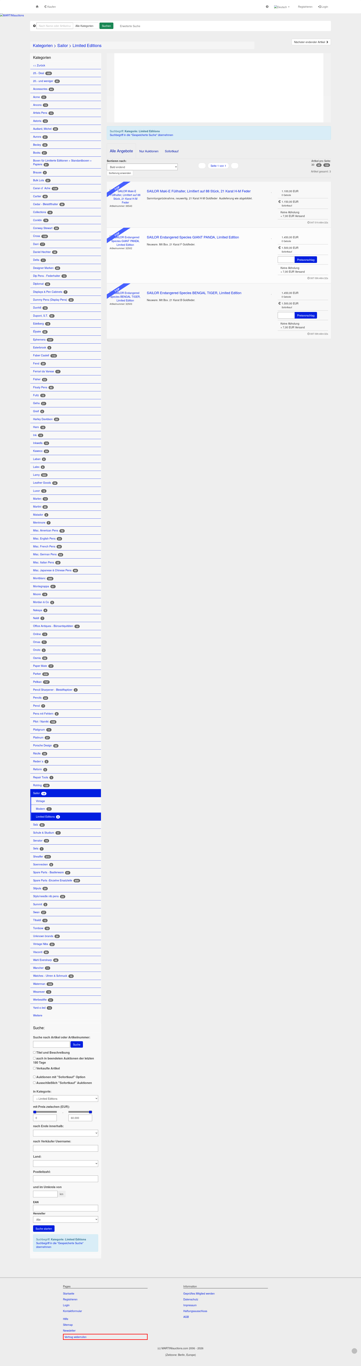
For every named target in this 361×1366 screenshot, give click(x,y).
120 (327, 165)
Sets (37, 848)
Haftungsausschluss (195, 1311)
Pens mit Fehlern (45, 714)
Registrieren (304, 6)
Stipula (39, 888)
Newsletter (69, 1330)
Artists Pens (42, 113)
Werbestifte (42, 1000)
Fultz (38, 395)
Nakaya (39, 610)
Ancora (40, 105)
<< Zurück (39, 65)
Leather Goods (44, 483)
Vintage (40, 801)
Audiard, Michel (45, 129)
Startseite (68, 1293)
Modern (43, 809)
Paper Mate (42, 666)
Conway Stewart (45, 228)
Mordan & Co (43, 602)
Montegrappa (43, 586)
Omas (39, 642)
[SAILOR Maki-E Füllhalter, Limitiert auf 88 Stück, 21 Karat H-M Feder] (125, 196)
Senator (40, 840)
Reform (39, 769)
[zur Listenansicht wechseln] (214, 173)
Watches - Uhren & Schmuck (52, 976)
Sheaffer (41, 856)
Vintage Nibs (43, 944)
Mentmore (41, 522)
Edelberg (41, 324)
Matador (40, 515)
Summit (39, 904)
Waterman (42, 984)
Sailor (62, 45)
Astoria (40, 121)
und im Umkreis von (47, 1187)
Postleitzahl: (42, 1172)
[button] (281, 6)
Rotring (40, 785)
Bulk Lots (41, 180)
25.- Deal (42, 73)
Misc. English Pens (47, 538)
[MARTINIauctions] (12, 15)
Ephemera (42, 340)
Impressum (190, 1305)
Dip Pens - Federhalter (49, 276)
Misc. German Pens (47, 554)
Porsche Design (45, 745)
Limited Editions (87, 45)
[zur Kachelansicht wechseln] (218, 173)
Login (324, 6)
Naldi (38, 618)
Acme (39, 97)
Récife (39, 753)
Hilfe (65, 1319)
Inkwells (40, 443)
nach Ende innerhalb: (48, 1126)
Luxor (39, 491)
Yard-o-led (42, 1008)
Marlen (40, 499)
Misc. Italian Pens (46, 562)
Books (39, 153)
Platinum (41, 737)
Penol (38, 706)
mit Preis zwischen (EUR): (51, 1107)
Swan (39, 912)
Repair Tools (42, 777)
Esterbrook (41, 347)
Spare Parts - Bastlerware (51, 872)
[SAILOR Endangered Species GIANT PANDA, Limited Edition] (125, 241)
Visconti (40, 952)
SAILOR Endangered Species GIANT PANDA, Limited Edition (193, 236)
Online (39, 634)
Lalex (38, 467)
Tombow (41, 928)
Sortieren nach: (117, 161)
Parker (40, 674)
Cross (40, 236)
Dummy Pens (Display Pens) (52, 300)
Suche (76, 1044)
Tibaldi (39, 920)
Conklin (40, 220)
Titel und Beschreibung (53, 1052)
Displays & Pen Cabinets (49, 292)
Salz (38, 824)
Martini (39, 506)
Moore (39, 594)
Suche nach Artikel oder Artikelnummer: (61, 1037)
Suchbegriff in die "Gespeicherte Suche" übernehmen (59, 1245)
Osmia (39, 658)
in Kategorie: (42, 1091)
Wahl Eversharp (45, 960)
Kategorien (43, 45)
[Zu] (271, 191)
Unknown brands (45, 936)
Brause (39, 172)
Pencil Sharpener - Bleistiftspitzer (54, 690)
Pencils (40, 698)
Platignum (41, 730)
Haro (38, 427)
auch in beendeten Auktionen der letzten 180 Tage (63, 1060)
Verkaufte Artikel (48, 1068)
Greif (38, 411)
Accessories (43, 89)
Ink (37, 435)
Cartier (39, 196)
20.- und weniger (45, 81)
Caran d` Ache (45, 188)
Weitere (38, 1015)
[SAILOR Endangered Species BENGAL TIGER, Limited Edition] (125, 296)
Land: (37, 1156)
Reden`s (40, 761)
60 (319, 165)
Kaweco (40, 451)
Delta (39, 260)
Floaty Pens (42, 387)
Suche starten (44, 1228)
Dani (38, 244)
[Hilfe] (267, 6)
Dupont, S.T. (43, 316)
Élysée (39, 331)
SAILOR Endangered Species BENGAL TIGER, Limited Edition (194, 292)
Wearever (41, 992)
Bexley (39, 145)
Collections (42, 212)
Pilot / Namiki (44, 721)
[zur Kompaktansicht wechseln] (223, 173)
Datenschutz (190, 1299)
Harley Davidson (45, 419)
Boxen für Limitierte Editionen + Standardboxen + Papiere (62, 162)
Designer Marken (46, 268)
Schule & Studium (46, 833)
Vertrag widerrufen (75, 1337)
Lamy (39, 475)
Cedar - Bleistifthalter (48, 204)
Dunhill (39, 308)
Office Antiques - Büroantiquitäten (55, 626)
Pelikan (40, 682)
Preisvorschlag (306, 260)
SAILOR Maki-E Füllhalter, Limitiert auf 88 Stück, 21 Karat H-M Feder (199, 190)
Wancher (41, 968)
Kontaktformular (72, 1311)
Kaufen (51, 6)
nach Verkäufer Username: (52, 1141)
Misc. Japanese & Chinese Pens (55, 570)
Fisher (39, 379)
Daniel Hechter (44, 252)
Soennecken (42, 864)
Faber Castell (44, 355)
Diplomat (41, 284)
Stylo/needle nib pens (48, 896)
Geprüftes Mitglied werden (199, 1293)
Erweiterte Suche (130, 26)
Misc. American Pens (48, 530)
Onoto (38, 650)
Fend (39, 363)
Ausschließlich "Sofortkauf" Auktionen (64, 1083)
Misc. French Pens (47, 546)
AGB (186, 1317)
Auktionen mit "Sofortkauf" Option (60, 1077)
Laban (39, 459)
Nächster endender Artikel (310, 42)
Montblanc (42, 578)
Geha (39, 403)
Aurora (39, 137)
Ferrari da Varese (46, 371)
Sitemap (68, 1325)
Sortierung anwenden (120, 173)
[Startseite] (37, 6)
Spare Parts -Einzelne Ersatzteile (56, 880)
